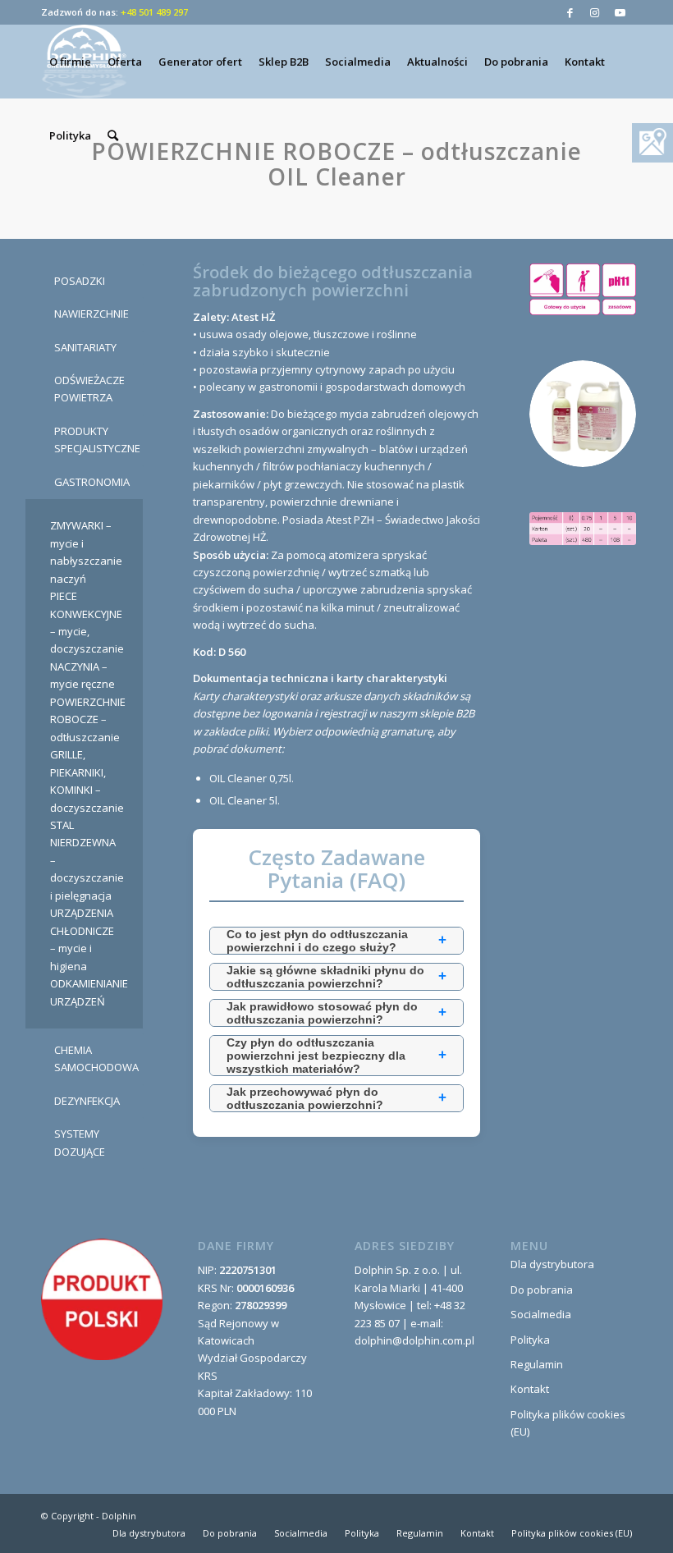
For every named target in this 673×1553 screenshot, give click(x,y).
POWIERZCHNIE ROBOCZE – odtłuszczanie (88, 719)
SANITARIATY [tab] (85, 347)
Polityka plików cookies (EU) (567, 1423)
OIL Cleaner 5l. (244, 800)
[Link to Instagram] (595, 12)
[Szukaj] (112, 135)
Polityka (530, 1339)
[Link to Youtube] (619, 12)
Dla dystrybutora (552, 1264)
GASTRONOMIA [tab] (92, 481)
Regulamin (536, 1364)
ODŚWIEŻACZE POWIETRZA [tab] (89, 389)
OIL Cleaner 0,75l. (251, 778)
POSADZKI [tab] (79, 280)
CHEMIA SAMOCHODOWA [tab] (96, 1058)
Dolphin (119, 1515)
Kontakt (529, 1388)
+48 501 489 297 (154, 12)
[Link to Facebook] (570, 12)
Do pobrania (541, 1289)
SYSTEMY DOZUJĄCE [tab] (79, 1142)
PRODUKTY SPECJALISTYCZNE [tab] (97, 440)
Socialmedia (540, 1314)
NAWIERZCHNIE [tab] (91, 313)
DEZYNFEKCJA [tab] (87, 1100)
